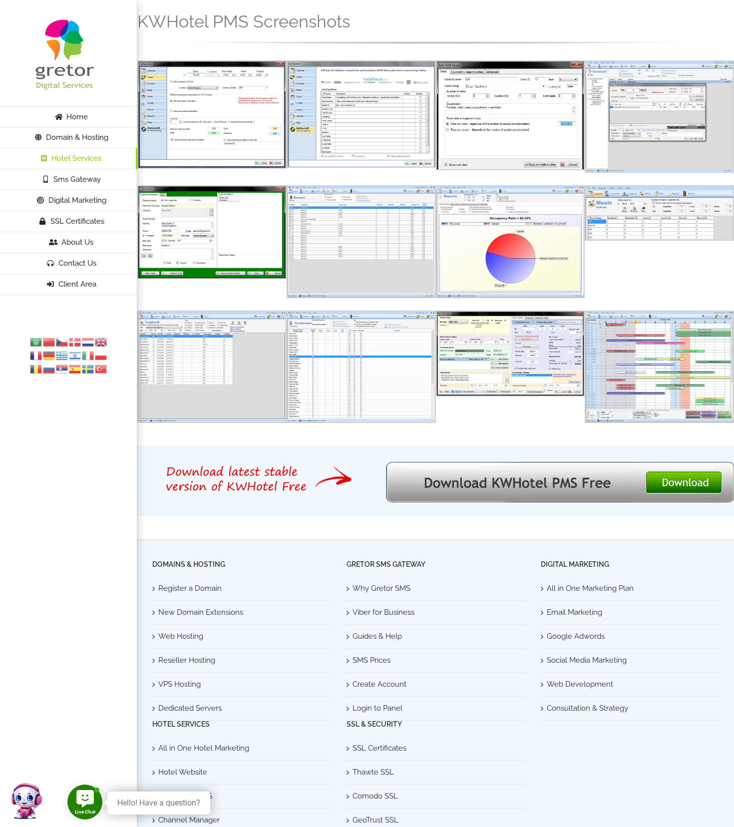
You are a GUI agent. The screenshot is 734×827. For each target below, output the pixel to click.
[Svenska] (88, 368)
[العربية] (36, 341)
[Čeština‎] (62, 341)
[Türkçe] (101, 368)
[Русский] (49, 368)
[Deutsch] (49, 355)
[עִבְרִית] (75, 355)
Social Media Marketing (587, 660)
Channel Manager (189, 820)
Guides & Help (377, 636)
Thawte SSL (373, 772)
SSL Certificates (379, 748)
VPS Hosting (179, 684)
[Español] (75, 368)
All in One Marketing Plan (590, 588)
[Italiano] (88, 355)
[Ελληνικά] (62, 355)
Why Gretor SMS (381, 588)
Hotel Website (182, 772)
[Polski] (101, 355)
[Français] (36, 355)
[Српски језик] (62, 368)
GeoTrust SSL (375, 820)
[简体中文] (49, 341)
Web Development (580, 684)
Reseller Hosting (186, 660)
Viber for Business (383, 612)
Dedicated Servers (190, 708)
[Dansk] (75, 341)
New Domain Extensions (200, 612)
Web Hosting (180, 636)
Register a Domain (190, 588)
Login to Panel (377, 708)
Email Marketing (574, 612)
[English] (101, 341)
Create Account (379, 684)
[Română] (36, 368)
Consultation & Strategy (587, 708)
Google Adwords (576, 636)
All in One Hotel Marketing (203, 748)
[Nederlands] (88, 341)
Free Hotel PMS (185, 796)
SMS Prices (371, 660)
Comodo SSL (375, 796)
